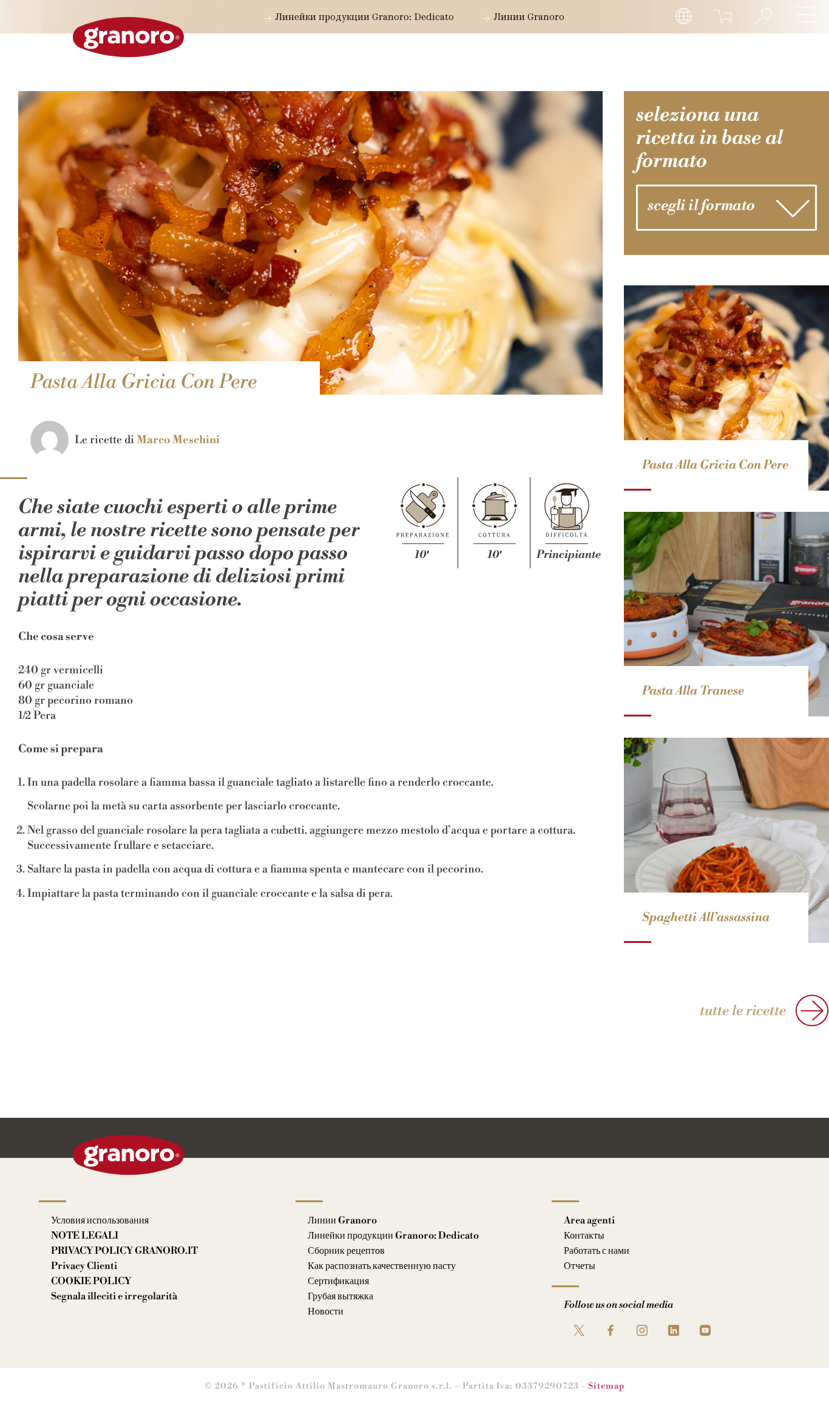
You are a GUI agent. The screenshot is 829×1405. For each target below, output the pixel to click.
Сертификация (338, 1281)
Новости (325, 1311)
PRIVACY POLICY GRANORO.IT (124, 1251)
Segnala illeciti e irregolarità (114, 1296)
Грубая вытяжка (340, 1296)
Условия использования (100, 1220)
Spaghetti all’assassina (706, 917)
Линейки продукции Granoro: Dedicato (363, 17)
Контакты (584, 1236)
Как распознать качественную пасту (382, 1266)
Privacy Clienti (84, 1266)
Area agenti (589, 1220)
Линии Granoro (527, 17)
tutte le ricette (743, 1010)
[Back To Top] (796, 1372)
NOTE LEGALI (84, 1236)
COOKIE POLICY (91, 1281)
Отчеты (579, 1266)
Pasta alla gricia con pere (715, 465)
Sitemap (606, 1386)
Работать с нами (596, 1251)
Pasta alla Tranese (693, 691)
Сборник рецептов (346, 1251)
